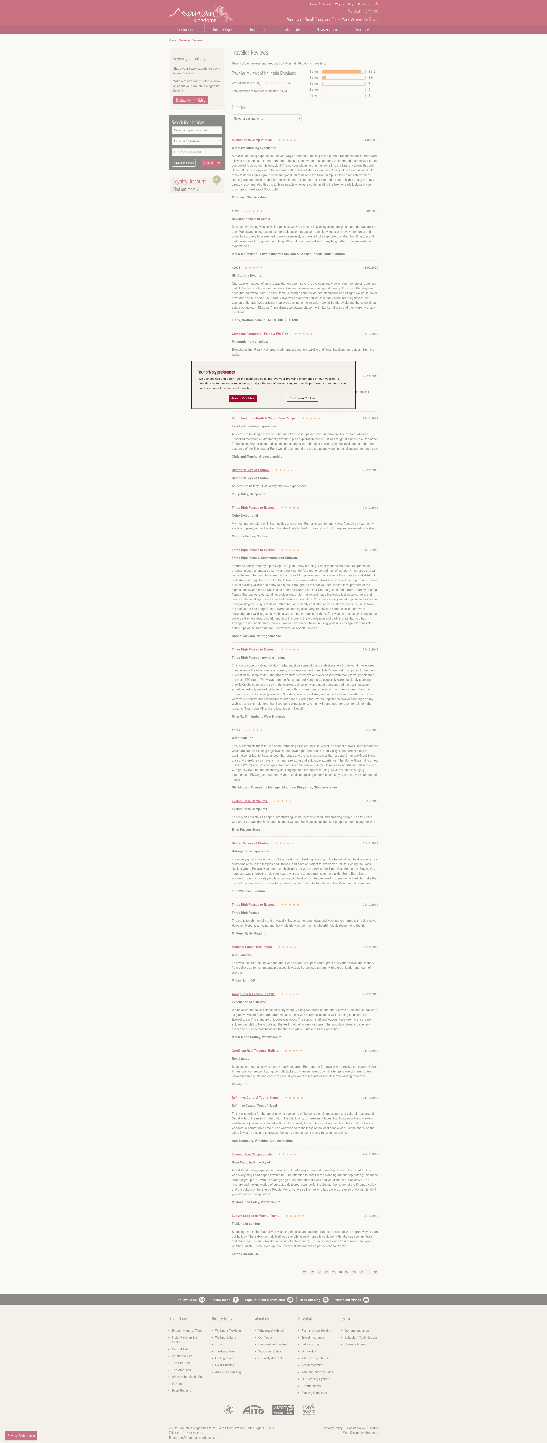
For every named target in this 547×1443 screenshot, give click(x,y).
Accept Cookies (242, 398)
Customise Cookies (303, 398)
